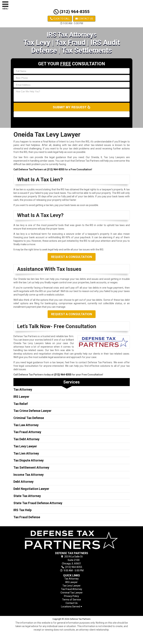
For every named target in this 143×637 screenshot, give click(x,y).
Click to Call (61, 18)
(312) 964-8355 (74, 11)
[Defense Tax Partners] (71, 539)
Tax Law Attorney (26, 425)
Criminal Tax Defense (28, 418)
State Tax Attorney (27, 496)
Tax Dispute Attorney (28, 460)
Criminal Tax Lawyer (72, 592)
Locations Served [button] (71, 606)
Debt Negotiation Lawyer (31, 489)
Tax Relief (20, 404)
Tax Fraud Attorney (27, 432)
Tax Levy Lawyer (25, 446)
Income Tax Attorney (28, 474)
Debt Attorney (23, 481)
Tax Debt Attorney (26, 439)
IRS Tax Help (22, 510)
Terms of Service (71, 599)
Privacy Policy (71, 596)
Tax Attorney (22, 389)
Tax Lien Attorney (26, 453)
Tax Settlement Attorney (31, 467)
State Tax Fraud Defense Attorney (37, 503)
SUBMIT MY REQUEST (70, 107)
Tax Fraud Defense (26, 517)
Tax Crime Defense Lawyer (32, 411)
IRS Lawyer (21, 396)
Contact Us (85, 18)
